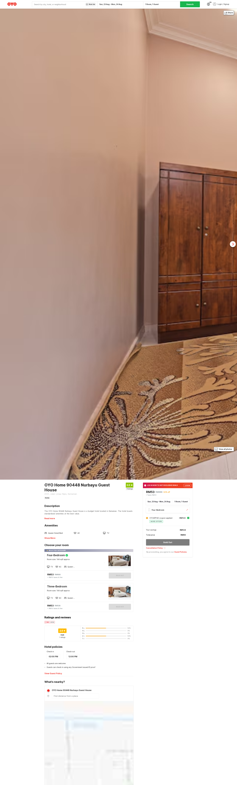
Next (233, 244)
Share (230, 13)
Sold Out (120, 607)
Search (190, 4)
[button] (167, 549)
